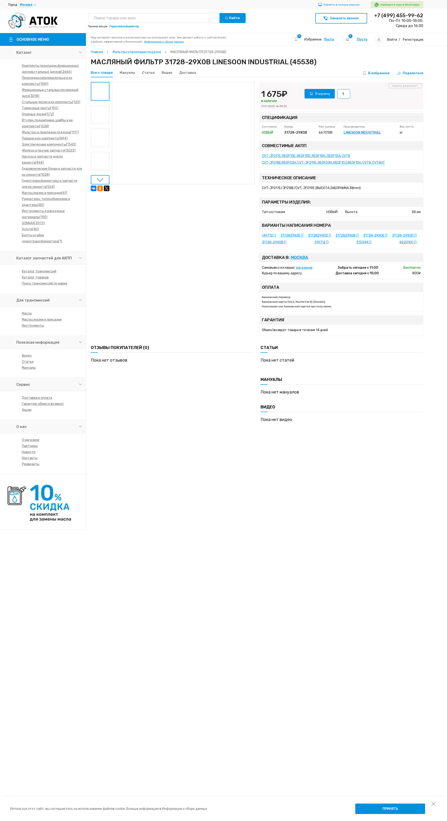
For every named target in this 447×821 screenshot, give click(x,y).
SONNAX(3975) (33, 223)
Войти (392, 40)
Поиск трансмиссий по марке (44, 283)
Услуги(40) (30, 229)
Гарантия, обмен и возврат (43, 404)
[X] (106, 188)
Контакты (29, 458)
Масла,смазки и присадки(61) (44, 193)
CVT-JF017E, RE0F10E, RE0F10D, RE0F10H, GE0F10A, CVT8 (306, 156)
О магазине (30, 440)
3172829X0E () (292, 235)
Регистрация (413, 40)
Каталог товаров (35, 277)
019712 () (321, 242)
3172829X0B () (347, 235)
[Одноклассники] (100, 188)
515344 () (363, 242)
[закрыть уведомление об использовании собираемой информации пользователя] (433, 803)
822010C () (408, 242)
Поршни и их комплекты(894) (45, 138)
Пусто (329, 39)
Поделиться (413, 73)
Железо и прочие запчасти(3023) (48, 151)
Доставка (187, 73)
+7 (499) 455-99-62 (398, 15)
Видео (27, 356)
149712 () (269, 235)
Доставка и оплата (37, 398)
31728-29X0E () (375, 235)
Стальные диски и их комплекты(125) (51, 102)
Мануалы (29, 368)
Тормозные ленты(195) (40, 108)
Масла (27, 314)
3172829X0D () (319, 235)
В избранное (378, 73)
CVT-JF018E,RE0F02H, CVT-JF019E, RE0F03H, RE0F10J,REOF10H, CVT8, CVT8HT (323, 163)
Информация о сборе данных (164, 41)
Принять (390, 809)
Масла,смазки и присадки (42, 320)
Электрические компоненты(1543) (49, 144)
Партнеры (30, 446)
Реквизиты (30, 464)
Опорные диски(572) (38, 114)
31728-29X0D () (404, 235)
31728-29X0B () (274, 242)
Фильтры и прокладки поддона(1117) (50, 132)
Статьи (28, 362)
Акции (26, 410)
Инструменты (33, 326)
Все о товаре (102, 73)
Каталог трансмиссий (39, 271)
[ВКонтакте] (93, 188)
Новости (28, 452)
